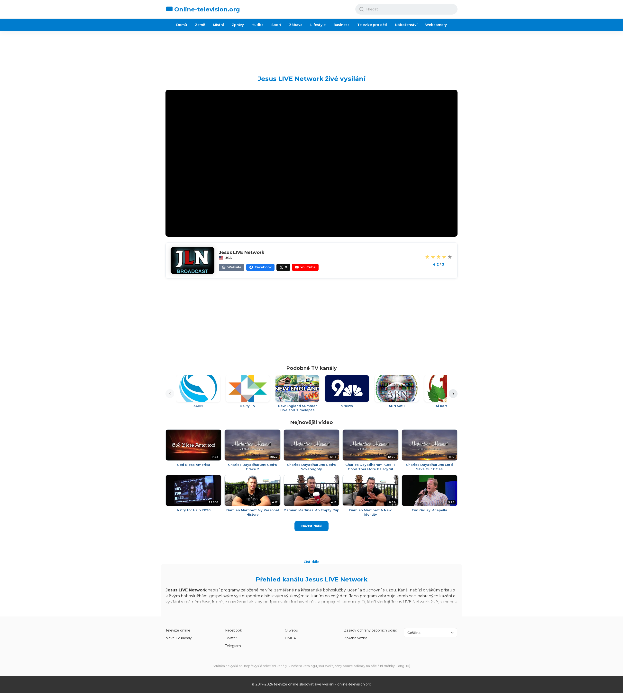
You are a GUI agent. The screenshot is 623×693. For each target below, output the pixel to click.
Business (341, 25)
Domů (181, 25)
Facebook (233, 630)
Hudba (258, 25)
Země (200, 25)
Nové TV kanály (178, 638)
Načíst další (311, 526)
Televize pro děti (372, 25)
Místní (218, 25)
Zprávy (238, 25)
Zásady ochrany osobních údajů (370, 630)
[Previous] (169, 393)
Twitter (231, 638)
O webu (291, 630)
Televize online (177, 630)
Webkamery (436, 25)
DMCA (290, 638)
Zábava (295, 25)
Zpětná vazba (355, 638)
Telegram (233, 646)
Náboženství (406, 25)
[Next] (453, 393)
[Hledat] (361, 9)
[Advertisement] (311, 49)
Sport (276, 25)
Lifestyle (318, 25)
